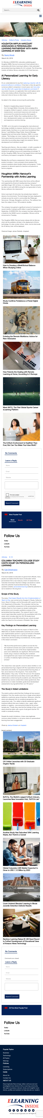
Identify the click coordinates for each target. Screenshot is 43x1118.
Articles (4, 40)
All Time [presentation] (29, 520)
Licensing (6, 1067)
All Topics (6, 1058)
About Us (6, 1075)
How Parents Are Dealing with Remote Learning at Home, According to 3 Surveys (20, 373)
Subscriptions (7, 1069)
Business (6, 1053)
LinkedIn (7, 544)
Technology (7, 1055)
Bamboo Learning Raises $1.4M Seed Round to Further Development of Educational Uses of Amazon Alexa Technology (21, 941)
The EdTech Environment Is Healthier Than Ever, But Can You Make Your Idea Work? (20, 444)
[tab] (12, 520)
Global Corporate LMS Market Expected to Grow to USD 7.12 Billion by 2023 (20, 869)
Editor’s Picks (14, 40)
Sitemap (6, 1061)
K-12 (11, 557)
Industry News (26, 40)
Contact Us (7, 1078)
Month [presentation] (20, 520)
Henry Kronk (9, 55)
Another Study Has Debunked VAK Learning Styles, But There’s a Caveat (21, 833)
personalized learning (20, 586)
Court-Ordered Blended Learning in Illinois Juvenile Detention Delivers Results (20, 904)
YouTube (7, 547)
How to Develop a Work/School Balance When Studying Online (19, 266)
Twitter (6, 541)
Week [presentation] (12, 520)
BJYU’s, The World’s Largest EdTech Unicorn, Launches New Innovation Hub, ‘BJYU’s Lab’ (21, 798)
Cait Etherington (10, 570)
